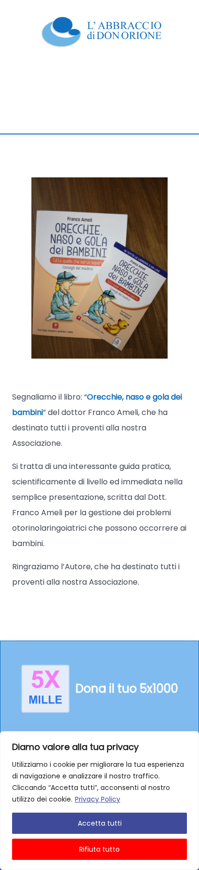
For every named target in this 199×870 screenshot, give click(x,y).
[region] (99, 800)
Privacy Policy (97, 799)
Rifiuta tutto (99, 849)
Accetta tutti (100, 823)
